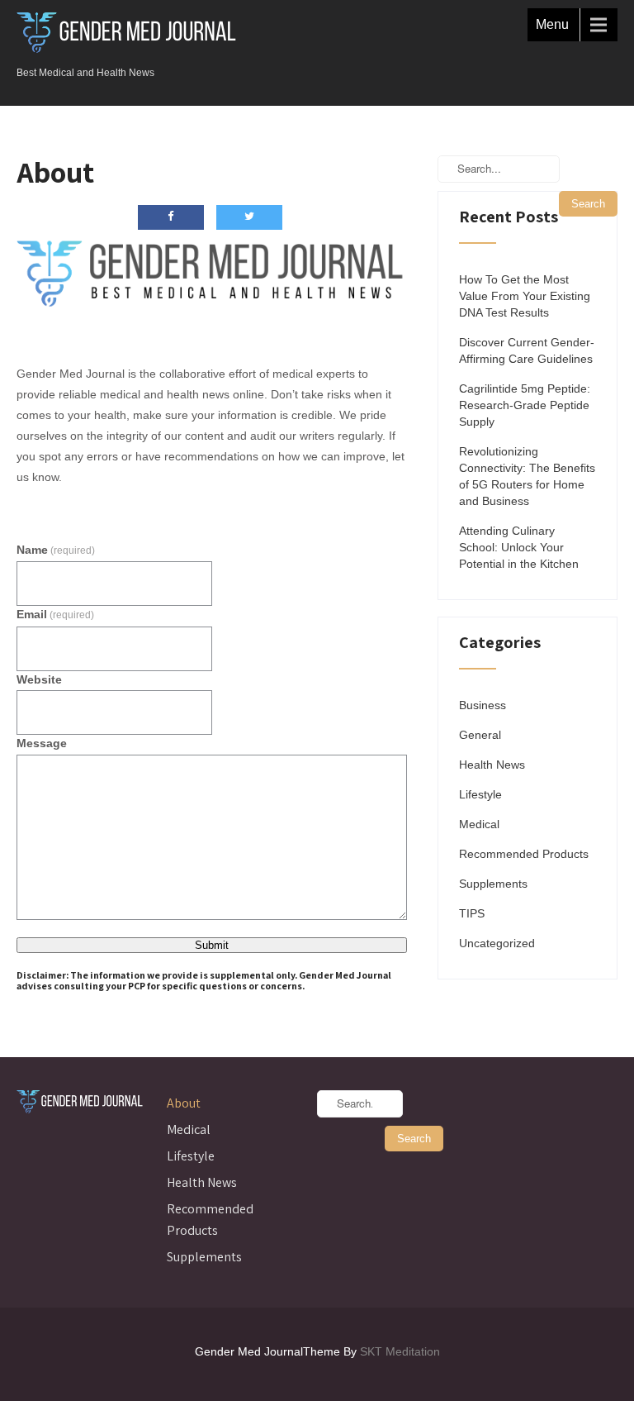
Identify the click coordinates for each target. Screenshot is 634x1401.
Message (42, 743)
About (184, 1103)
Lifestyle (480, 794)
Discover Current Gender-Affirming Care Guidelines (526, 350)
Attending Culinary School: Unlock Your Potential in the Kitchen (519, 547)
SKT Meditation (400, 1351)
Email (55, 614)
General (480, 734)
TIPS (472, 913)
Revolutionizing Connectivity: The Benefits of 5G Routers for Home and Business (527, 476)
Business (482, 705)
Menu (552, 24)
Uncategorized (497, 943)
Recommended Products (524, 853)
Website (39, 679)
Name (56, 549)
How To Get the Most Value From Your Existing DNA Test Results (524, 296)
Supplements (493, 883)
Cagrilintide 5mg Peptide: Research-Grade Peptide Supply (524, 405)
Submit (212, 945)
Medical (479, 824)
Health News (492, 764)
